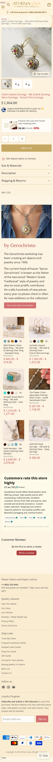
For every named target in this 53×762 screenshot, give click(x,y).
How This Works (8, 604)
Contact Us (6, 673)
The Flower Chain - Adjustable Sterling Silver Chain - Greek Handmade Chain (38, 396)
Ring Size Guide (8, 651)
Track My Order (8, 638)
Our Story (5, 608)
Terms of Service (9, 625)
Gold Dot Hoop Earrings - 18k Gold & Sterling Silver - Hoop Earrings (39, 448)
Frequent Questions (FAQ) (13, 642)
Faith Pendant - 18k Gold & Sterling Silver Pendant (14, 451)
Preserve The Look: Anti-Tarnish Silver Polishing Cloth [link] (31, 122)
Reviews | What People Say (14, 617)
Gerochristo (8, 355)
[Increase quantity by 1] (22, 138)
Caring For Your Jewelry (12, 660)
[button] (6, 84)
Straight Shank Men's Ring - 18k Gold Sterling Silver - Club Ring (14, 401)
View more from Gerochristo (20, 305)
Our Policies (7, 612)
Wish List (5, 668)
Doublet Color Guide (11, 647)
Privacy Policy (7, 621)
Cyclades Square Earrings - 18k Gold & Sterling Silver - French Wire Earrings (39, 349)
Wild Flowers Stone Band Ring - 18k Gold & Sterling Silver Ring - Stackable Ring (13, 349)
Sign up (42, 718)
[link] (13, 125)
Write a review (26, 552)
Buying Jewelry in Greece (13, 664)
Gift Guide (6, 655)
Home (4, 19)
